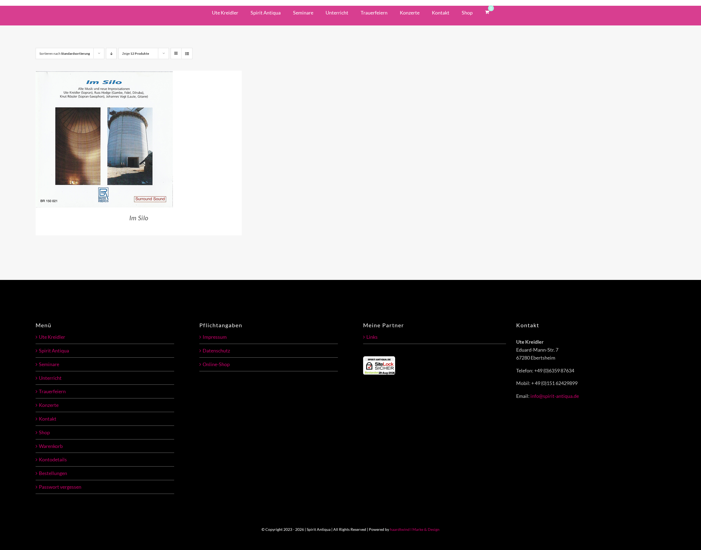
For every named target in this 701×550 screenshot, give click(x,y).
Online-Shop (216, 364)
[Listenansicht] (187, 53)
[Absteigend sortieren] (111, 53)
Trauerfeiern (52, 391)
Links (372, 337)
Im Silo (138, 218)
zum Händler (85, 139)
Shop (44, 432)
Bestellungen (53, 473)
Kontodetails (53, 459)
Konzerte (49, 405)
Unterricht (50, 378)
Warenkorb (51, 446)
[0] (487, 11)
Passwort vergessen (60, 487)
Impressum (215, 337)
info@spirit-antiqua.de (554, 396)
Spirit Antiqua (54, 351)
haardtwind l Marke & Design (414, 529)
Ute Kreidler (52, 337)
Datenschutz (216, 351)
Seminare (49, 364)
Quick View (125, 139)
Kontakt (47, 419)
